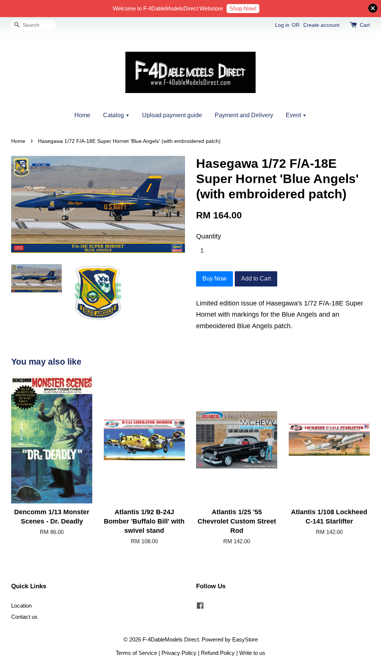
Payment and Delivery (244, 115)
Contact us (24, 617)
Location (21, 605)
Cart (365, 25)
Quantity (208, 236)
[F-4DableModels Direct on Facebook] (200, 607)
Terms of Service (136, 653)
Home (82, 115)
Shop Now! (243, 8)
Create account (321, 25)
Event (294, 115)
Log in (282, 25)
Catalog (114, 115)
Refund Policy (218, 653)
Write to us (252, 653)
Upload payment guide (172, 115)
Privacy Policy (178, 653)
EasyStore (245, 639)
